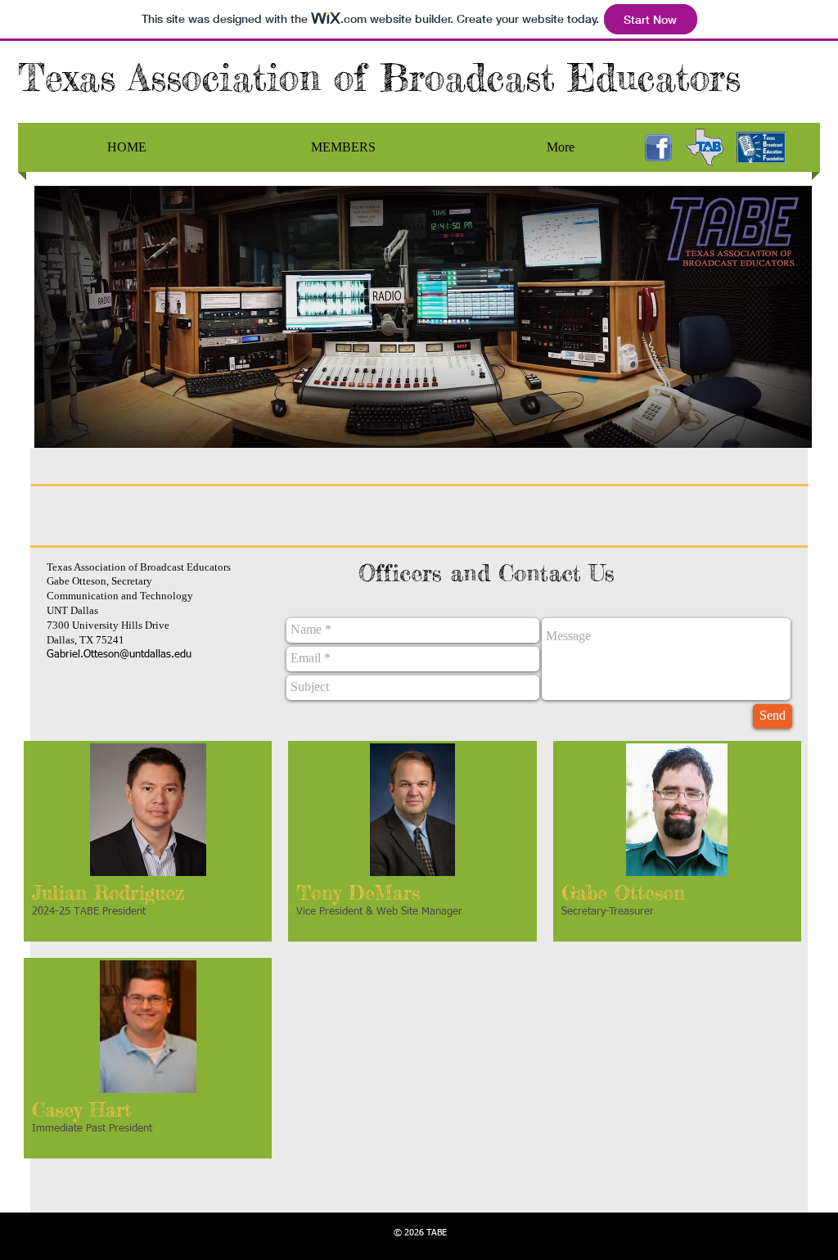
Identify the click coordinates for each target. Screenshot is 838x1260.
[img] (148, 841)
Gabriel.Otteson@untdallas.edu (119, 654)
